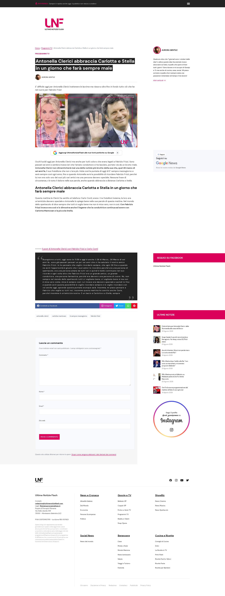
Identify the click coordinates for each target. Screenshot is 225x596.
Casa (120, 541)
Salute (120, 559)
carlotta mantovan (59, 316)
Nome (41, 392)
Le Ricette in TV (161, 550)
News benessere (124, 555)
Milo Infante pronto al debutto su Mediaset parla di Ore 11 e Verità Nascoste (173, 376)
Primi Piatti (159, 555)
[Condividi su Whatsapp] (128, 306)
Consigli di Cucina (162, 541)
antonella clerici (42, 316)
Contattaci (123, 585)
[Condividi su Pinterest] (134, 306)
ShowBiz (160, 495)
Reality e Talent (123, 519)
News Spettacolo (161, 510)
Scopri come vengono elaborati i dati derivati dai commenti (93, 454)
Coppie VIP (122, 506)
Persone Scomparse (88, 514)
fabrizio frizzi (95, 316)
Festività (121, 568)
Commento (43, 355)
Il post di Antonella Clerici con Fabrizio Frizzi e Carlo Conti (70, 248)
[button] (188, 4)
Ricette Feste (160, 563)
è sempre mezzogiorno (78, 316)
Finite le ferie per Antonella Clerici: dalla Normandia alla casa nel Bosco (175, 327)
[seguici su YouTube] (182, 480)
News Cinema (160, 501)
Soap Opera (122, 523)
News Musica (160, 506)
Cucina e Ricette (164, 535)
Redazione (112, 585)
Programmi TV (46, 48)
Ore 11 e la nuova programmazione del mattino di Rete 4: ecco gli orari (175, 389)
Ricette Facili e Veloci (163, 559)
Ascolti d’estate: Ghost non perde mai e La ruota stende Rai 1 (175, 351)
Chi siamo (84, 585)
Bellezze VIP (122, 501)
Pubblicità (134, 585)
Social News (87, 535)
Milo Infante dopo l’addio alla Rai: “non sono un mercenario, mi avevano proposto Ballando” (175, 363)
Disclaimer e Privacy (98, 585)
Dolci (157, 546)
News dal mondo (86, 541)
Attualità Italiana (86, 501)
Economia (84, 510)
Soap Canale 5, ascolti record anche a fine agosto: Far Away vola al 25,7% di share (175, 339)
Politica (83, 519)
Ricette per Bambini (162, 568)
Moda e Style (123, 546)
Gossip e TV (124, 495)
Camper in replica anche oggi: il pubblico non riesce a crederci (72, 4)
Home (37, 48)
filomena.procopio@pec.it (50, 506)
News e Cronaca (89, 495)
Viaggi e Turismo (124, 563)
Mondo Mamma (124, 550)
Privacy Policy (145, 585)
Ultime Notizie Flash (161, 266)
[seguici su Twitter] (187, 480)
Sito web (42, 421)
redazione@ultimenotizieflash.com (49, 503)
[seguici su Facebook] (170, 480)
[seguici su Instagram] (176, 480)
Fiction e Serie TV (124, 510)
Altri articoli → (159, 80)
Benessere (124, 535)
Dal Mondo (84, 506)
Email (41, 406)
